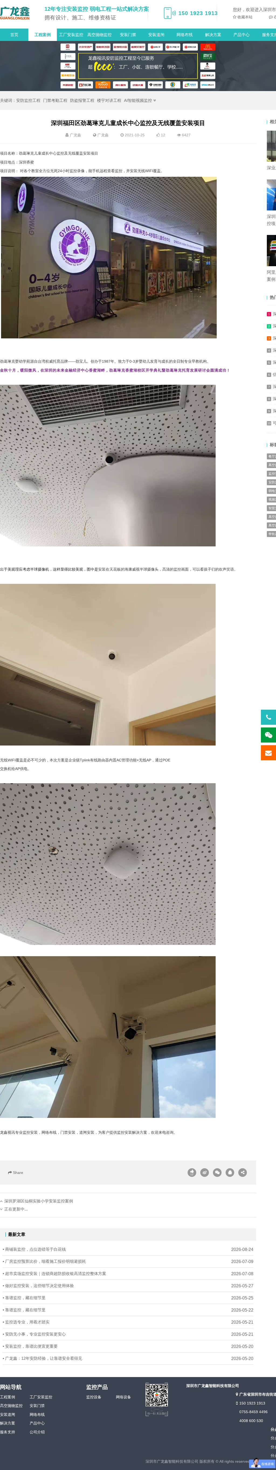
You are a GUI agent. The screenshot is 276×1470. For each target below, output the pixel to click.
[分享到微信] (217, 1172)
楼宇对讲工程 (109, 100)
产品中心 (241, 34)
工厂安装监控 (71, 34)
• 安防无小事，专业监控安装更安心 (34, 1334)
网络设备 (123, 1397)
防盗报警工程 (82, 100)
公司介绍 (37, 1432)
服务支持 (7, 1432)
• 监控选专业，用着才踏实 (26, 1322)
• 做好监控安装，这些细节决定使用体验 (38, 1285)
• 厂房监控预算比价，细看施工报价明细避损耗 (44, 1261)
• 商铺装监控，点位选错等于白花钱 (34, 1249)
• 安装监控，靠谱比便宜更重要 (30, 1346)
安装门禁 (128, 34)
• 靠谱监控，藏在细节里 (24, 1297)
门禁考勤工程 (55, 100)
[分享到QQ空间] (230, 1172)
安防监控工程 (28, 100)
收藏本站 (244, 17)
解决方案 (213, 34)
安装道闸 (156, 34)
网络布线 (185, 34)
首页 (14, 34)
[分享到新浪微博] (204, 1172)
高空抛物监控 (99, 34)
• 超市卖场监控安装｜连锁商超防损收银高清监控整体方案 (54, 1273)
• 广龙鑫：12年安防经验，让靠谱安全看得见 (42, 1358)
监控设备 (93, 1397)
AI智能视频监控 (138, 100)
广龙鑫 (103, 135)
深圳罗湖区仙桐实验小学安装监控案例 (38, 1201)
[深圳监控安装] (14, 13)
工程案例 (42, 34)
